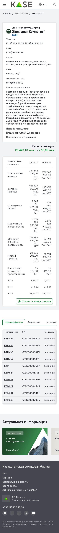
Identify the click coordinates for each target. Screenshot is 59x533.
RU (44, 4)
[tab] (13, 322)
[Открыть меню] (4, 5)
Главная (6, 13)
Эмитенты (37, 13)
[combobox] (42, 5)
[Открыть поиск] (55, 5)
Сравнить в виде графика (36, 301)
